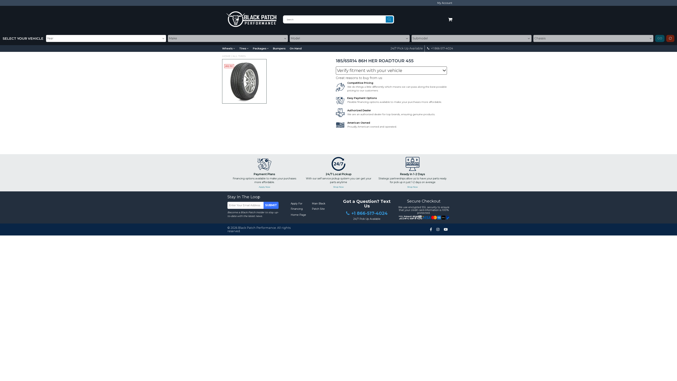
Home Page (298, 214)
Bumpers (279, 48)
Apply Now (264, 187)
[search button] (389, 19)
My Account (444, 3)
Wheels (227, 48)
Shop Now (338, 187)
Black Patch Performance (257, 227)
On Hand (296, 48)
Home (226, 56)
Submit (271, 205)
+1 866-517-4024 (441, 48)
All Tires (239, 56)
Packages (260, 48)
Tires (243, 48)
